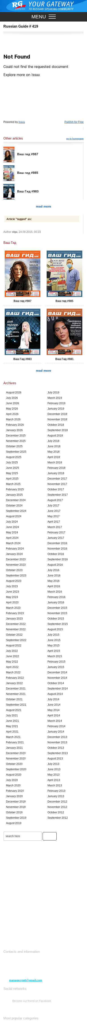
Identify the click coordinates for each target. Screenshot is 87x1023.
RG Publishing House (43, 6)
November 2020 (16, 758)
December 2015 (57, 607)
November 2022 (16, 629)
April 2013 (54, 780)
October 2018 (56, 424)
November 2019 (16, 807)
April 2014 (54, 715)
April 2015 (54, 650)
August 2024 (13, 516)
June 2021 (12, 720)
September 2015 (58, 624)
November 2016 (57, 548)
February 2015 (56, 661)
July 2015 (53, 634)
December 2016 (57, 543)
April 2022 (12, 667)
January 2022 (14, 683)
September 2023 (16, 575)
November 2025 (16, 441)
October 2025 (14, 446)
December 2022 (16, 624)
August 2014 (55, 694)
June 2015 (54, 640)
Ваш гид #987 (27, 154)
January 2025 (14, 494)
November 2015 (57, 613)
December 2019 (16, 801)
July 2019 (53, 392)
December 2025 (16, 435)
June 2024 (12, 527)
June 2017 (54, 511)
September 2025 (16, 451)
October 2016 (56, 554)
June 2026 (12, 403)
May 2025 (12, 473)
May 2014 (54, 710)
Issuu (22, 122)
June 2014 (54, 704)
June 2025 (12, 467)
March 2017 (55, 527)
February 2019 (56, 403)
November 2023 (16, 564)
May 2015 (54, 645)
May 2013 (54, 774)
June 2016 (54, 575)
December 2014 (57, 672)
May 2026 (12, 408)
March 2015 (55, 656)
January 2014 (56, 731)
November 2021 (16, 694)
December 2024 (16, 500)
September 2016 (58, 559)
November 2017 (57, 484)
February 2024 (15, 548)
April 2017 (54, 521)
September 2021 (16, 704)
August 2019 (13, 823)
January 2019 (56, 408)
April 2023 (12, 602)
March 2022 (13, 672)
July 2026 (12, 397)
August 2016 (55, 564)
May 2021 (12, 726)
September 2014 (58, 688)
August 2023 (13, 580)
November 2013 (57, 742)
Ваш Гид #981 (64, 359)
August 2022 (13, 645)
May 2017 (54, 516)
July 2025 (12, 462)
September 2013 (58, 753)
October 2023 (14, 570)
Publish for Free (74, 122)
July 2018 (53, 441)
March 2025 (13, 484)
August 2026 (13, 392)
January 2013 (56, 796)
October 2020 (14, 764)
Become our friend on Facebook (31, 1001)
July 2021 (12, 715)
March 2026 (13, 419)
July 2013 (53, 764)
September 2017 (58, 494)
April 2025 (12, 478)
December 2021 (16, 688)
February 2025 (15, 489)
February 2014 (56, 726)
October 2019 (14, 812)
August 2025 (13, 457)
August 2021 (13, 710)
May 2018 (54, 451)
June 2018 (54, 446)
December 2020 (16, 753)
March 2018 (55, 462)
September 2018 (58, 430)
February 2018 (56, 467)
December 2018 (57, 414)
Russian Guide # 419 (20, 26)
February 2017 (56, 532)
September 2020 (16, 769)
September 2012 (58, 817)
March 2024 (13, 543)
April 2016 (54, 586)
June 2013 (54, 769)
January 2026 (14, 430)
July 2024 (12, 521)
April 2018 (54, 457)
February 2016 (56, 597)
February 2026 (15, 424)
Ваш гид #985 (27, 172)
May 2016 (54, 580)
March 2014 (55, 720)
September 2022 (16, 640)
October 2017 (56, 489)
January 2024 (14, 554)
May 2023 (12, 597)
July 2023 (12, 586)
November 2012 (57, 807)
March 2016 (55, 591)
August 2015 (55, 629)
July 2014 (53, 699)
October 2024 (14, 505)
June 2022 (12, 656)
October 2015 (56, 618)
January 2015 (56, 667)
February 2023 (15, 613)
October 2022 (14, 634)
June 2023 (12, 591)
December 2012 (57, 801)
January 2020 (14, 796)
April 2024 (12, 537)
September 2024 (16, 511)
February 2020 (15, 790)
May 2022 (12, 661)
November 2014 (57, 677)
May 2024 (12, 532)
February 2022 (15, 677)
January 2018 (56, 473)
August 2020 (13, 774)
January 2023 (14, 618)
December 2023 (16, 559)
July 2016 (53, 570)
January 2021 (14, 747)
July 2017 (53, 505)
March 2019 (55, 397)
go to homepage (75, 138)
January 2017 (56, 537)
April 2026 (12, 414)
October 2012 (56, 812)
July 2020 (12, 780)
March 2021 (13, 737)
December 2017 (57, 478)
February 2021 (15, 742)
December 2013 (57, 737)
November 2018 (57, 419)
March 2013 (55, 785)
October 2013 (56, 747)
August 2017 (55, 500)
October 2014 (56, 683)
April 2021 (12, 731)
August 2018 (55, 435)
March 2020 (13, 785)
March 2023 (13, 607)
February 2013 (56, 790)
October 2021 (14, 699)
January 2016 (56, 602)
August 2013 (55, 758)
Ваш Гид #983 (28, 191)
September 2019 (16, 817)
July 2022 (12, 650)
